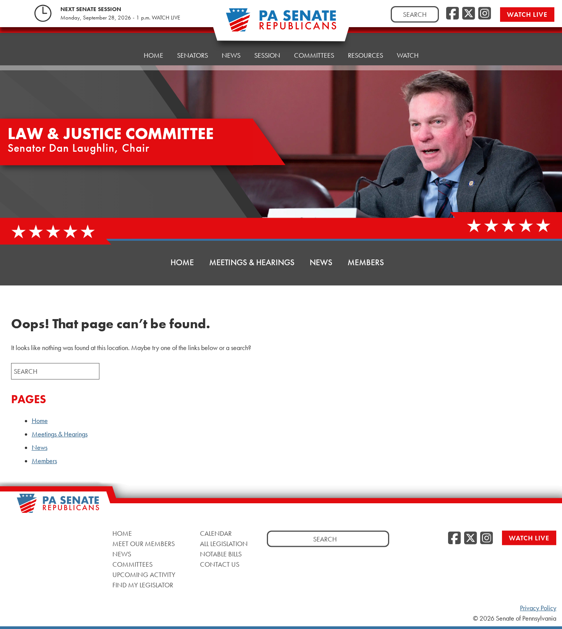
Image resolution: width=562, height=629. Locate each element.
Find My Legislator (142, 584)
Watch (408, 55)
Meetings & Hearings (251, 262)
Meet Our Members (143, 543)
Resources (365, 55)
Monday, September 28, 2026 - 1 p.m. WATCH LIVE (120, 17)
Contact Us (219, 564)
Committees (314, 55)
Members (366, 262)
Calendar (216, 533)
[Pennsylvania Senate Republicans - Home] (281, 23)
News (231, 55)
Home (153, 55)
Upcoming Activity (143, 574)
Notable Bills (221, 554)
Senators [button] (192, 55)
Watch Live (527, 14)
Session (267, 55)
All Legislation (224, 543)
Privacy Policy (538, 608)
